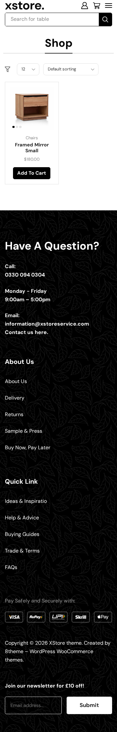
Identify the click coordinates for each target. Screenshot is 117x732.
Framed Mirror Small (32, 148)
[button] (84, 5)
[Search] (105, 19)
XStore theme (65, 642)
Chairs (32, 138)
